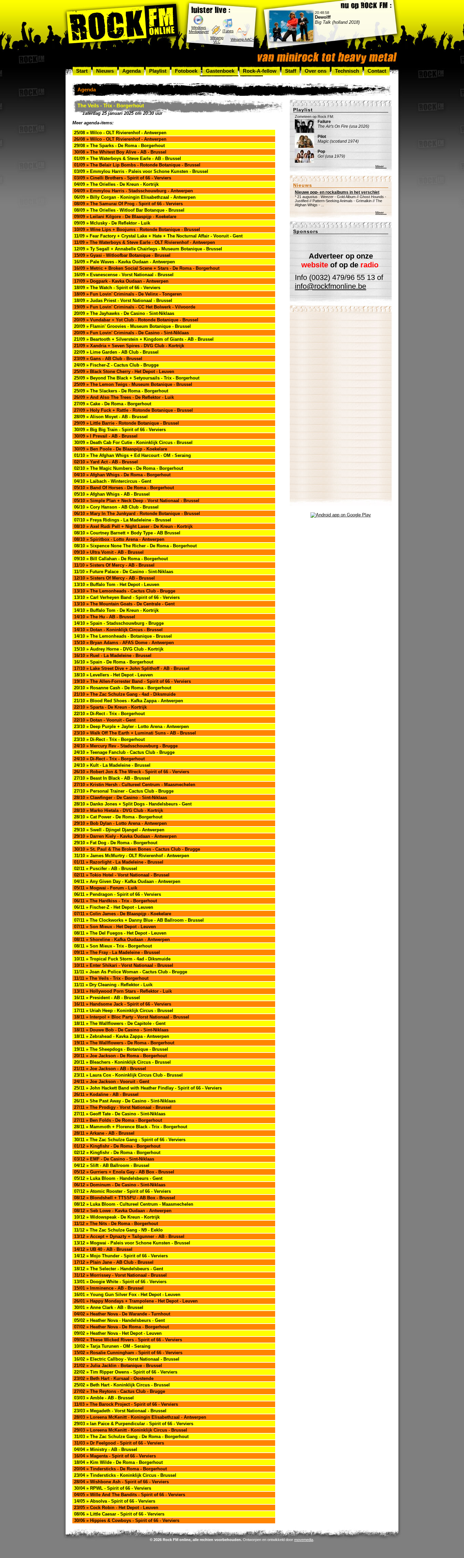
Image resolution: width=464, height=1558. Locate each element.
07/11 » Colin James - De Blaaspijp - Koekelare (122, 913)
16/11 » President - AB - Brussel (107, 997)
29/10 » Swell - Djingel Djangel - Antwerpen (119, 829)
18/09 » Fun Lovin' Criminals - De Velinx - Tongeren (128, 294)
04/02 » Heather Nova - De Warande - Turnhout (122, 1313)
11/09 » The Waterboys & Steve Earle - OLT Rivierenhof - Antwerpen (144, 242)
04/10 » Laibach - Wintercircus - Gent (112, 481)
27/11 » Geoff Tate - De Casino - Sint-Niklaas (119, 1113)
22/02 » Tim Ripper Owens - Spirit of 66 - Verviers (125, 1372)
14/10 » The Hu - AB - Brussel (104, 616)
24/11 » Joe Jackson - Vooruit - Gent (111, 1081)
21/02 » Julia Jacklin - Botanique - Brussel (118, 1365)
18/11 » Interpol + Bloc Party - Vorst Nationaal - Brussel (131, 1017)
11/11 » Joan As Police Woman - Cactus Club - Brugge (130, 971)
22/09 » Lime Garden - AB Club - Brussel (116, 352)
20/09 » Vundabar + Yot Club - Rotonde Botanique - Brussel (136, 319)
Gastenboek (220, 71)
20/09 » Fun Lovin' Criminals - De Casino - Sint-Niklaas (131, 332)
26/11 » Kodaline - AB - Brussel (106, 1094)
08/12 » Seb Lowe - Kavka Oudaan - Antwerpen (123, 1210)
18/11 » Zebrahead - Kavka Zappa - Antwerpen (121, 1036)
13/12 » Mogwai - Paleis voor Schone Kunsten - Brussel (132, 1242)
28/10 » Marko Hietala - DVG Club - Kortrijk (118, 810)
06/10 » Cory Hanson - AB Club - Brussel (116, 507)
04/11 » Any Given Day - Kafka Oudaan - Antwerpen (127, 881)
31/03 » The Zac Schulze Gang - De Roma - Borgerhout (131, 1436)
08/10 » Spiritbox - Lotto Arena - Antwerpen (119, 539)
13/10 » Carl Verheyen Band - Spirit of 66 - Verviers (127, 597)
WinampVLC (217, 40)
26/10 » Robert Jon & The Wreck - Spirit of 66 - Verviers (131, 771)
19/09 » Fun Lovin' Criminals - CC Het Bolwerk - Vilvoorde (134, 306)
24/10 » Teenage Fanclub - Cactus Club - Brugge (124, 752)
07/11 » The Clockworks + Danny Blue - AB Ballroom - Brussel (139, 920)
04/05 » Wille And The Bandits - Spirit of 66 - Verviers (129, 1494)
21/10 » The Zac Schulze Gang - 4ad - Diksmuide (125, 694)
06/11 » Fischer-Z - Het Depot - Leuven (113, 907)
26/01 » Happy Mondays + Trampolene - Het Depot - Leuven (136, 1301)
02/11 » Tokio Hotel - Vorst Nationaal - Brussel (121, 875)
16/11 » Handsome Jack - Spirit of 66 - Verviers (122, 1004)
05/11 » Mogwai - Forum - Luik (105, 887)
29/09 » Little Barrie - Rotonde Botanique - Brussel (126, 423)
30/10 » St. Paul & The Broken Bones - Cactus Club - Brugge (137, 849)
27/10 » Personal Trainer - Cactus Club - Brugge (124, 791)
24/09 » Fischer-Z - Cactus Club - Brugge (116, 365)
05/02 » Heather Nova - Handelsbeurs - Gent (119, 1320)
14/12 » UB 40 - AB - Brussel (103, 1249)
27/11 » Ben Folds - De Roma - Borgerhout (118, 1120)
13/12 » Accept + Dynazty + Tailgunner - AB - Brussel (129, 1236)
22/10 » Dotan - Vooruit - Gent (105, 720)
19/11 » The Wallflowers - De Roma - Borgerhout (124, 1042)
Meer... (381, 166)
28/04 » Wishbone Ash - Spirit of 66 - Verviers (121, 1481)
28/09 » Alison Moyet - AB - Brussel (111, 416)
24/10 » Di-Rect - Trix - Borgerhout (109, 758)
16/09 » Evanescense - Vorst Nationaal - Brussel (124, 274)
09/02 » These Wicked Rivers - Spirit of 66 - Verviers (128, 1339)
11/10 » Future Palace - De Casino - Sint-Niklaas (123, 571)
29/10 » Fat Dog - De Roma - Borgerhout (115, 842)
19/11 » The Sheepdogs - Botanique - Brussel (121, 1049)
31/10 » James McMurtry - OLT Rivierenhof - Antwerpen (131, 855)
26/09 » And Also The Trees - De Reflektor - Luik (124, 397)
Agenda (131, 71)
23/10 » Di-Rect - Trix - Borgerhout (109, 739)
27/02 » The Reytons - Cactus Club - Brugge (119, 1391)
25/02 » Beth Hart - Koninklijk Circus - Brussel (122, 1384)
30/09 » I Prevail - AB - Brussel (106, 436)
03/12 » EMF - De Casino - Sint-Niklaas (114, 1159)
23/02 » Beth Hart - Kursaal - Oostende (114, 1378)
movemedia (303, 1540)
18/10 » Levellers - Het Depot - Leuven (113, 674)
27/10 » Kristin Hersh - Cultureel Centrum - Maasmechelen (134, 784)
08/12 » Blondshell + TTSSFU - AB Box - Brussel (124, 1197)
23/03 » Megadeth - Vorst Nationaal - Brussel (120, 1410)
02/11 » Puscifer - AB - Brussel (105, 868)
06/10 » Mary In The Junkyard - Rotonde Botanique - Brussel (137, 513)
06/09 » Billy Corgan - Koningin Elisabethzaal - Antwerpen (135, 197)
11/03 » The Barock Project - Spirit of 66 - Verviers (126, 1404)
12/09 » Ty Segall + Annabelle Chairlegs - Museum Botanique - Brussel (148, 248)
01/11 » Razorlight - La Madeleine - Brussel (118, 862)
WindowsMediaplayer (199, 29)
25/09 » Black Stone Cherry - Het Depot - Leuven (124, 371)
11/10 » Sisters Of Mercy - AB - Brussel (114, 565)
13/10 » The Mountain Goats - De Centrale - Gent (124, 603)
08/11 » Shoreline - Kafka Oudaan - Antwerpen (122, 939)
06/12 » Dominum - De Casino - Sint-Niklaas (119, 1184)
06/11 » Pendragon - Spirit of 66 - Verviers (117, 894)
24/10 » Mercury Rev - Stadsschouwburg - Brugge (126, 745)
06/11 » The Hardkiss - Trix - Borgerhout (115, 900)
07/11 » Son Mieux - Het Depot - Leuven (115, 926)
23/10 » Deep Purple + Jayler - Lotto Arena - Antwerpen (131, 726)
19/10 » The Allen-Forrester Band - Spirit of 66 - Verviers (132, 681)
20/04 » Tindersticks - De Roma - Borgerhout (120, 1468)
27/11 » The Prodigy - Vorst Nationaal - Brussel (123, 1107)
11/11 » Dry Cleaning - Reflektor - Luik (113, 984)
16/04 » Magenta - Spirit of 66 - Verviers (115, 1455)
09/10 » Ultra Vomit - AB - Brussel (109, 552)
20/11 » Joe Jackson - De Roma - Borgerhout (120, 1055)
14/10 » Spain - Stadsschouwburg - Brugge (119, 623)
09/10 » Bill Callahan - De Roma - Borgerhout (121, 558)
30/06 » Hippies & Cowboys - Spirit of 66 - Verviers (126, 1520)
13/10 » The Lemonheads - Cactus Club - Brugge (124, 591)
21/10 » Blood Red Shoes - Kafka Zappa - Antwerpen (128, 700)
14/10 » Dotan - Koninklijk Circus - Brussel (118, 629)
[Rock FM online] (122, 25)
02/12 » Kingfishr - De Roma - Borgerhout (117, 1152)
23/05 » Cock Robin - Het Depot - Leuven (116, 1507)
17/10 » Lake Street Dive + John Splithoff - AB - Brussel (132, 668)
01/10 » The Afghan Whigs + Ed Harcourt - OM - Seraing (132, 455)
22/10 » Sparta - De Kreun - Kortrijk (110, 707)
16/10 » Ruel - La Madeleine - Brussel (112, 655)
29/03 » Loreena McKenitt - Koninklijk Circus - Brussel (130, 1430)
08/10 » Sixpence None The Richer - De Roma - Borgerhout (135, 545)
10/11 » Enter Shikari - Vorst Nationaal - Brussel (123, 965)
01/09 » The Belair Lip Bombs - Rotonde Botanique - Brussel (137, 164)
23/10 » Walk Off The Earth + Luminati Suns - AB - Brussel (135, 733)
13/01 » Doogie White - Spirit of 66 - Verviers (120, 1281)
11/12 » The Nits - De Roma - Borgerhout (116, 1223)
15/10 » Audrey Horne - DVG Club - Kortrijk (118, 649)
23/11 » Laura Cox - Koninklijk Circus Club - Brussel (128, 1075)
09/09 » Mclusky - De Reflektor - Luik (112, 223)
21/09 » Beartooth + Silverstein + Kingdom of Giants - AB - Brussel (144, 339)
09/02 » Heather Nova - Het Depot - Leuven (118, 1333)
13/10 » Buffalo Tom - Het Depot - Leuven (116, 584)
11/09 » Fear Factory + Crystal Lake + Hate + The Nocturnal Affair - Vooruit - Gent (158, 235)
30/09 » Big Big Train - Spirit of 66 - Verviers (120, 429)
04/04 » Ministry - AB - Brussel (105, 1449)
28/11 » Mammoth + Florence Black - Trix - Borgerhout (130, 1126)
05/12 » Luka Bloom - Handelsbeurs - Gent (118, 1178)
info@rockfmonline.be (330, 286)
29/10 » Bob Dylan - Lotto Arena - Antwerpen (120, 823)
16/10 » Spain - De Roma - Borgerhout (113, 662)
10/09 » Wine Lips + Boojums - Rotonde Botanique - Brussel (137, 229)
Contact (377, 71)
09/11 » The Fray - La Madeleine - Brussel (117, 952)
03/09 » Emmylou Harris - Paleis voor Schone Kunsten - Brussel (141, 171)
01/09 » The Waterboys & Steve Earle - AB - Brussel (127, 158)
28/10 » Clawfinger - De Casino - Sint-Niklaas (120, 797)
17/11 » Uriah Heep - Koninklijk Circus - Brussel (123, 1010)
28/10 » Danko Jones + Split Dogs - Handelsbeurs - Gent (133, 804)
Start (82, 71)
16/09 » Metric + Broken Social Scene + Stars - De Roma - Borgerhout (146, 268)
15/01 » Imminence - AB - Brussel (109, 1288)
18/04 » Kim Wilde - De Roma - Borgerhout (118, 1462)
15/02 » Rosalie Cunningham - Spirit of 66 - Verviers (128, 1352)
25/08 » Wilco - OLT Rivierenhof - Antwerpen (120, 132)
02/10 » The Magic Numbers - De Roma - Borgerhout (128, 468)
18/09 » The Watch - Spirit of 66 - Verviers (117, 287)
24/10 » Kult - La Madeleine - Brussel (112, 765)
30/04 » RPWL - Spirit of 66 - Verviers (112, 1488)
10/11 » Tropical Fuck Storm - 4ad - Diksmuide (122, 958)
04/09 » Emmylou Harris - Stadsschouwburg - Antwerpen (133, 190)
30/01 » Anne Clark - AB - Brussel (108, 1307)
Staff (290, 71)
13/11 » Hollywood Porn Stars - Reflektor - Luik (123, 991)
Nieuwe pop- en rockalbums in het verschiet (337, 192)
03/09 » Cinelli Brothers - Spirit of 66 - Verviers (122, 177)
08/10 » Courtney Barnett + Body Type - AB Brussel (127, 532)
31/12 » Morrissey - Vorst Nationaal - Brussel (120, 1275)
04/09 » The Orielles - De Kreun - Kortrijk (116, 184)
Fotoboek (186, 71)
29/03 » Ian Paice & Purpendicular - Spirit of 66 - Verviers (133, 1423)
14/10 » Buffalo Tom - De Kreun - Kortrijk (116, 610)
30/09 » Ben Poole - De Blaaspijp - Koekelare (120, 449)
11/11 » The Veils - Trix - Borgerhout (111, 978)
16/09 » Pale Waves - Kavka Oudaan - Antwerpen (124, 261)
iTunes (228, 31)
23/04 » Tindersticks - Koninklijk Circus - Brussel (125, 1475)
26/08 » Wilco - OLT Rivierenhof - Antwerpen (120, 139)
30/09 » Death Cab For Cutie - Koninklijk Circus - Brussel (133, 442)
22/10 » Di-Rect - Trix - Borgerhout (109, 713)
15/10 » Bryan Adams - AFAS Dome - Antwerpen (124, 642)
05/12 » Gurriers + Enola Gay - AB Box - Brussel (124, 1171)
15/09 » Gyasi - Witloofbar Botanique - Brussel (122, 255)
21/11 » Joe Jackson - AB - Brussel (110, 1068)
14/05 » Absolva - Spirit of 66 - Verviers (114, 1501)
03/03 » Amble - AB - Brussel (104, 1397)
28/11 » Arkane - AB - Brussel (104, 1133)
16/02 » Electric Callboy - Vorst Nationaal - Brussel (126, 1359)
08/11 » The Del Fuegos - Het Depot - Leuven (120, 933)
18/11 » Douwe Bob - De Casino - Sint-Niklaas (121, 1029)
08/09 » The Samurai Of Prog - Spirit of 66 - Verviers (128, 203)
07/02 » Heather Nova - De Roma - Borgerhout (121, 1326)
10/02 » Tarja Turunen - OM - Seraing (112, 1346)
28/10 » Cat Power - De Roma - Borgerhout (118, 816)
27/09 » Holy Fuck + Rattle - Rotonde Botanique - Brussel (133, 410)
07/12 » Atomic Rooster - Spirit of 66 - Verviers (122, 1191)
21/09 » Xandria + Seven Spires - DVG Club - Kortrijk (129, 345)
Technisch (347, 71)
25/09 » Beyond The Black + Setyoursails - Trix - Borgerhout (136, 377)
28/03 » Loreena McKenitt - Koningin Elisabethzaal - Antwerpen (140, 1417)
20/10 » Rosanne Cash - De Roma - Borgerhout (122, 687)
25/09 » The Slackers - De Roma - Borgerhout (121, 390)
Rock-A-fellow (259, 71)
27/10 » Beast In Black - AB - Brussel (112, 778)
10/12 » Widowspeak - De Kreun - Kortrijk (117, 1217)
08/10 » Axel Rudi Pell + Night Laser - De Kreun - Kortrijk (133, 526)
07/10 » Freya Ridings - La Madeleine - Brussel (122, 520)
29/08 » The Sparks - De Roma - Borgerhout (119, 145)
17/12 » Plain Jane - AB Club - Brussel (114, 1262)
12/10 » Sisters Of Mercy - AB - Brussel (114, 578)
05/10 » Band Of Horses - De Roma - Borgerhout (124, 487)
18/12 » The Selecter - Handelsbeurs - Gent (118, 1268)
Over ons (315, 71)
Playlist (157, 71)
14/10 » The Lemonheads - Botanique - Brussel (123, 636)
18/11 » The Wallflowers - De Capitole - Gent (119, 1023)
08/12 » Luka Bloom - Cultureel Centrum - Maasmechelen (133, 1204)
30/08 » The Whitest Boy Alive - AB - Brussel (120, 152)
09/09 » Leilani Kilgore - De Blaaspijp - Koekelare (125, 216)
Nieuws (105, 71)
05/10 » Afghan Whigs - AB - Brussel (112, 494)
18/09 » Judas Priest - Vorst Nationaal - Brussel (123, 300)
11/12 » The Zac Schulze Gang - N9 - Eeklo (118, 1230)
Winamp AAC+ (242, 39)
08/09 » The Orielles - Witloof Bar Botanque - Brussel (129, 210)
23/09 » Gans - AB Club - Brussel (108, 358)
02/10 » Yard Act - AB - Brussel (106, 461)
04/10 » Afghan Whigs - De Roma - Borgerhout (122, 474)
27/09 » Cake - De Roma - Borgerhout (112, 403)
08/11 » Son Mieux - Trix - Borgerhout (113, 946)
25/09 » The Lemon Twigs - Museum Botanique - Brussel (133, 384)
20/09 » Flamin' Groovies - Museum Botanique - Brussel (132, 326)
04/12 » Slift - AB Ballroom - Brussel (111, 1165)
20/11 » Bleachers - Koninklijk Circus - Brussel (122, 1062)
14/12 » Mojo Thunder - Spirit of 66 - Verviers (121, 1255)
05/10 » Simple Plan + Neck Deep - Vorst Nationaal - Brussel (136, 500)
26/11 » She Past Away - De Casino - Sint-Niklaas (125, 1100)
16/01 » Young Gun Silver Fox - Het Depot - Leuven (127, 1294)
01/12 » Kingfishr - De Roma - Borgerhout (117, 1146)
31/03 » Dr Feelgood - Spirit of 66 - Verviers (119, 1443)
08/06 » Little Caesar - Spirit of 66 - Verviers (119, 1514)
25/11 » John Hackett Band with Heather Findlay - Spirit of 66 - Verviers (148, 1088)
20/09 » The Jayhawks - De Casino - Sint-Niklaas (124, 313)
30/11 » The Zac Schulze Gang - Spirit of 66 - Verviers (129, 1139)
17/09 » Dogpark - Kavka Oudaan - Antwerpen (121, 281)
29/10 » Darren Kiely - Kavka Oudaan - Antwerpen (125, 836)
